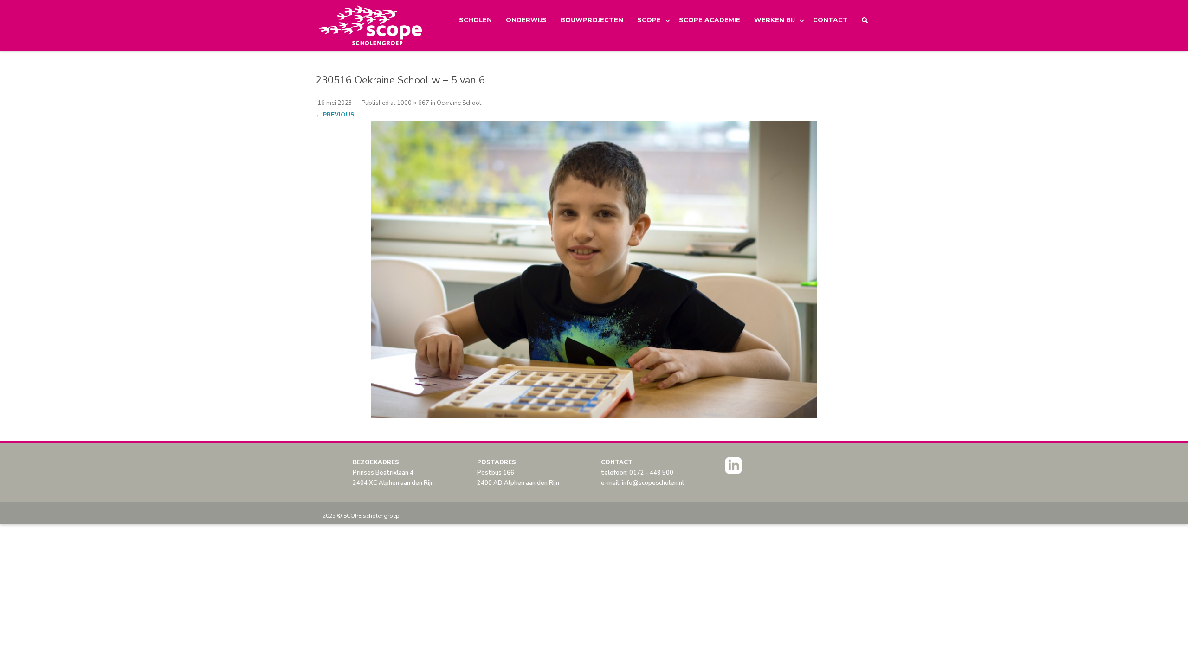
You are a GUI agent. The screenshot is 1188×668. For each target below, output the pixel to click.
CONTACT (830, 20)
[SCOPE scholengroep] (371, 25)
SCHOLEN (475, 20)
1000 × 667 (413, 103)
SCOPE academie (709, 20)
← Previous (335, 114)
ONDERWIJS (526, 20)
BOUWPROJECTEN (592, 20)
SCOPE (649, 20)
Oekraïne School (459, 103)
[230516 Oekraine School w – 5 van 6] (594, 269)
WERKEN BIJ (774, 20)
